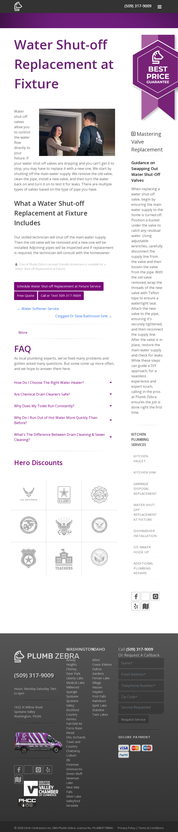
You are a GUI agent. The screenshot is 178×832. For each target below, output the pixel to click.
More (22, 332)
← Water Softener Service (38, 308)
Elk (68, 760)
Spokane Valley (72, 703)
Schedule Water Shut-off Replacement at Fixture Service (59, 286)
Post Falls (99, 696)
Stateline (98, 710)
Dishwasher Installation (145, 533)
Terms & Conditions (151, 828)
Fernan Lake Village (101, 680)
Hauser (97, 687)
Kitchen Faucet (141, 458)
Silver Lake (73, 796)
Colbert (71, 755)
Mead (70, 733)
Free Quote (25, 295)
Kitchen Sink (145, 472)
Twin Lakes (100, 714)
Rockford (72, 710)
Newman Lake (72, 780)
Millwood (72, 687)
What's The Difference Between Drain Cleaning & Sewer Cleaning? (59, 437)
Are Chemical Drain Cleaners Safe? (42, 394)
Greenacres (74, 769)
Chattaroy (73, 751)
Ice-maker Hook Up (142, 549)
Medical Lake (75, 683)
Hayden (97, 692)
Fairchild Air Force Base (74, 726)
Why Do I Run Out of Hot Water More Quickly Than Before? (55, 420)
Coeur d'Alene (102, 664)
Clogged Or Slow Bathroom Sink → (83, 316)
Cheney (71, 669)
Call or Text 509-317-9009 (61, 295)
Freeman (72, 764)
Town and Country (73, 744)
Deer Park (73, 673)
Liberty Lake (74, 678)
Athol (96, 660)
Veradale (72, 805)
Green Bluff (74, 774)
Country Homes (71, 716)
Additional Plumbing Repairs (143, 568)
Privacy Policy (126, 828)
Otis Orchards (76, 737)
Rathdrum (99, 701)
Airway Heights (71, 662)
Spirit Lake (99, 705)
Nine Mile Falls (72, 789)
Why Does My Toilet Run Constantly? (44, 406)
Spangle (71, 692)
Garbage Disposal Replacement (145, 489)
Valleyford (73, 801)
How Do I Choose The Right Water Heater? (49, 382)
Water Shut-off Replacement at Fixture (145, 512)
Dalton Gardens (98, 671)
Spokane (72, 696)
